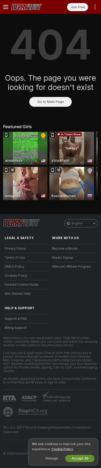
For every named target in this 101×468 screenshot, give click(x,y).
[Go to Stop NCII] (33, 412)
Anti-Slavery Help (18, 293)
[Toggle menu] (5, 7)
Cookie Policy (62, 449)
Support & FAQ (16, 319)
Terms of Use (15, 257)
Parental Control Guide (21, 284)
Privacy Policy (15, 248)
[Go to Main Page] (31, 7)
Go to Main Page (50, 102)
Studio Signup (62, 257)
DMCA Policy (14, 266)
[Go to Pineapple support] (8, 412)
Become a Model (64, 248)
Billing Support (16, 328)
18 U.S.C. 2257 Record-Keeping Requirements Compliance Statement (46, 430)
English (77, 223)
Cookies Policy (16, 275)
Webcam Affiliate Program (71, 266)
